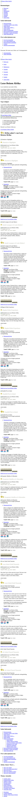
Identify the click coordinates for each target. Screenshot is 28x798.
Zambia (5, 16)
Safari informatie (7, 54)
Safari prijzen (7, 26)
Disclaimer (6, 792)
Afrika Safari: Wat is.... (9, 27)
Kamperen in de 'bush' (12, 744)
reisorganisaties (7, 53)
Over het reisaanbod (8, 40)
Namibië (6, 12)
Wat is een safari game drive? (10, 769)
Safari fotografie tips (8, 34)
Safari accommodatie (8, 30)
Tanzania (6, 15)
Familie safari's (7, 778)
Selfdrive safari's (7, 781)
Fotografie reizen (8, 789)
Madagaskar (6, 11)
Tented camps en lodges (12, 741)
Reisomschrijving (8, 167)
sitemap (5, 796)
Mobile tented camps (11, 746)
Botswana (6, 8)
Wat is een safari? (8, 767)
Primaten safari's (7, 782)
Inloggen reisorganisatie (9, 45)
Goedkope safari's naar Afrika (11, 24)
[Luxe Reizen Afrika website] (6, 115)
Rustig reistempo (7, 785)
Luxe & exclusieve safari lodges (14, 742)
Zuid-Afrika (6, 17)
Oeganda (6, 13)
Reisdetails (6, 184)
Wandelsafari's (7, 784)
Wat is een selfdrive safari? (10, 771)
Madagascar (6, 67)
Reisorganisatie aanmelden (10, 42)
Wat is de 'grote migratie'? (10, 773)
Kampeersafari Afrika (9, 780)
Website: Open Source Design (11, 794)
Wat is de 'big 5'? (8, 770)
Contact (5, 44)
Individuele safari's (8, 786)
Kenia (5, 9)
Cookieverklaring (8, 793)
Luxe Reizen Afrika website (7, 129)
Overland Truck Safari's (9, 788)
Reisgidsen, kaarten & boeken (11, 33)
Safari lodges (10, 740)
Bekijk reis (9, 219)
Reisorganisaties (7, 23)
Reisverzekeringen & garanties (11, 31)
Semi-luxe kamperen (11, 745)
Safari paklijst (7, 29)
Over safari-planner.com (9, 41)
